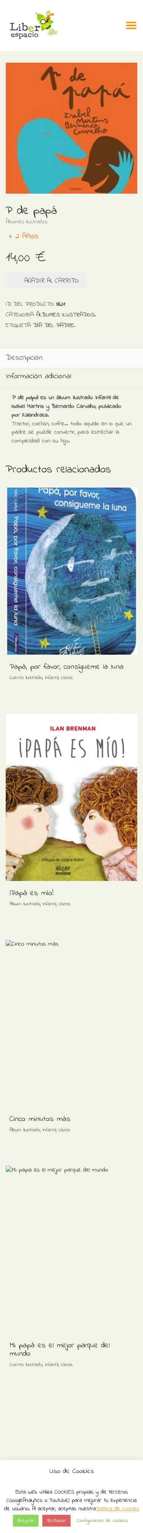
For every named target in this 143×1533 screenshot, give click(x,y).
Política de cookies (117, 1509)
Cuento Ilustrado (26, 677)
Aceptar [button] (26, 1520)
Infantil (51, 677)
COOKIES (64, 1492)
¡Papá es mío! (31, 893)
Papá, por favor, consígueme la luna (67, 667)
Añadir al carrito (51, 281)
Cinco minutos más (40, 1119)
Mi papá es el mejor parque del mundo (60, 1349)
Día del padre (53, 325)
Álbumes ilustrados (26, 222)
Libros (66, 677)
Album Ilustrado (25, 904)
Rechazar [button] (56, 1520)
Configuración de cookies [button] (102, 1520)
